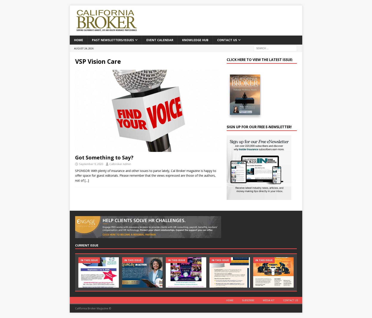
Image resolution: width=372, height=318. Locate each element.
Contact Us (227, 40)
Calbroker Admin (120, 164)
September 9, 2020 (91, 164)
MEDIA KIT (268, 300)
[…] (87, 180)
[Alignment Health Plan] (273, 272)
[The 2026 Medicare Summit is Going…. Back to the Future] (186, 272)
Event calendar (159, 40)
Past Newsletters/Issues (113, 40)
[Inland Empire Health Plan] (142, 272)
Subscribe (248, 300)
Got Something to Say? (104, 157)
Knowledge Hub (195, 40)
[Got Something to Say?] (148, 111)
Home (78, 40)
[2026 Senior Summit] (98, 272)
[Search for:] (275, 48)
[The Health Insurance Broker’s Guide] (229, 272)
